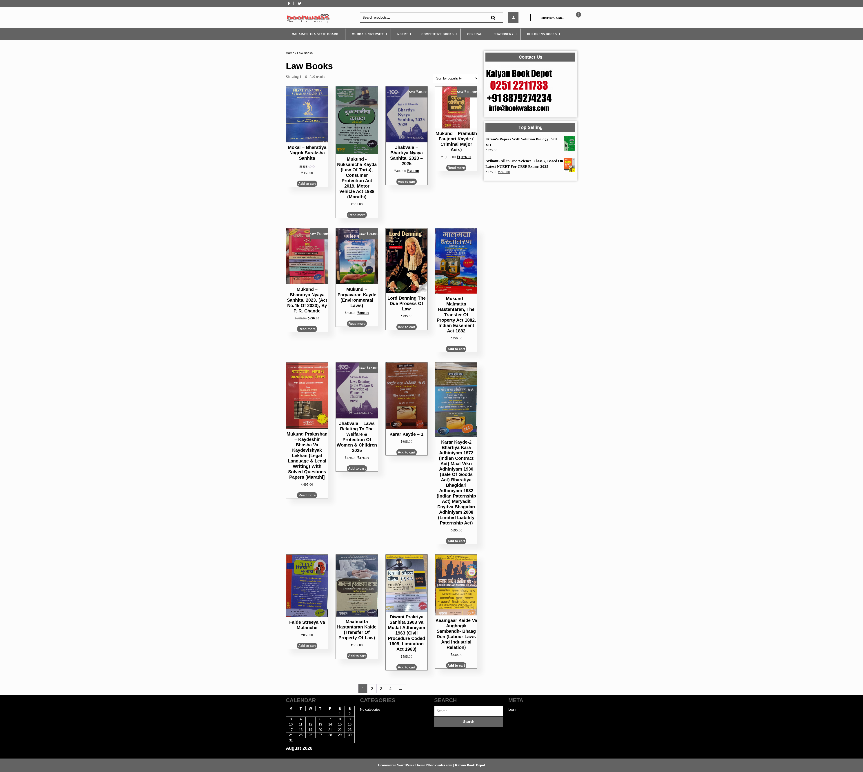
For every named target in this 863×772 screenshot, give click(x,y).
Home (290, 53)
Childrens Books (542, 34)
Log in (512, 709)
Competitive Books (437, 34)
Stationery (504, 34)
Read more (356, 215)
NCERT (402, 34)
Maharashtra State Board (315, 34)
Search (493, 17)
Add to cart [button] (307, 184)
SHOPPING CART (552, 17)
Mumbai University (368, 34)
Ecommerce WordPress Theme (401, 765)
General (474, 34)
